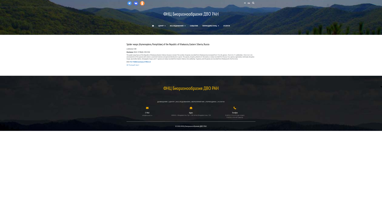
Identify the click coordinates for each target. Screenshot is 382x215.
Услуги (221, 102)
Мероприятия (198, 102)
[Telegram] (130, 2)
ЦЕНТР (161, 26)
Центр (171, 102)
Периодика (211, 102)
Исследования (183, 102)
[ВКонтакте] (136, 2)
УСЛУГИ (226, 26)
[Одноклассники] (142, 2)
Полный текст (133, 65)
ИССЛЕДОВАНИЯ (177, 26)
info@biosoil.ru (147, 115)
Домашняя (162, 102)
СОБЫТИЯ (194, 26)
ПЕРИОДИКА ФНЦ (209, 26)
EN (249, 3)
